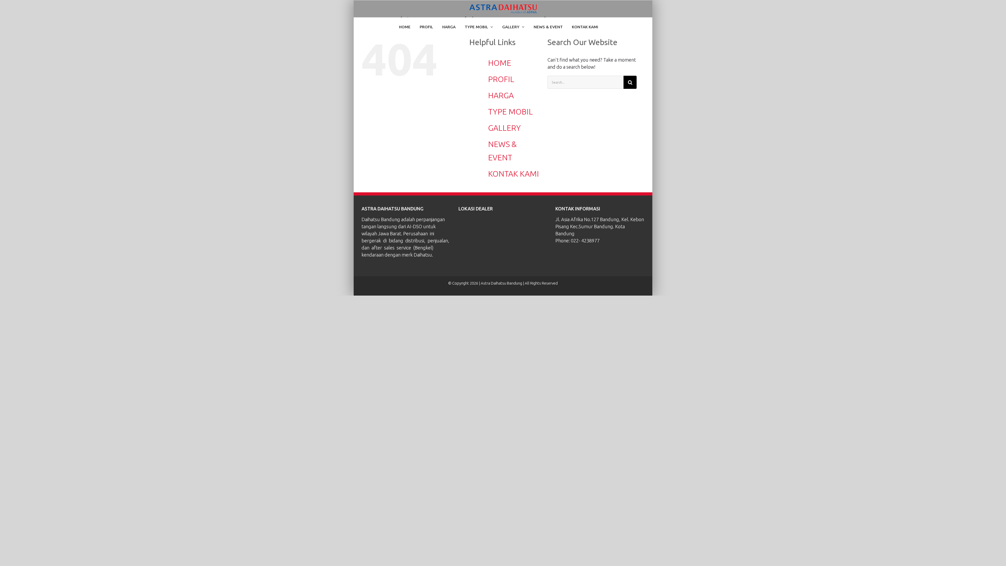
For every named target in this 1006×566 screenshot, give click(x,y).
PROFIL (501, 79)
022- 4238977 (585, 240)
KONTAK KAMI (513, 173)
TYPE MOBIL (510, 111)
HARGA (501, 95)
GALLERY (504, 127)
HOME (499, 62)
